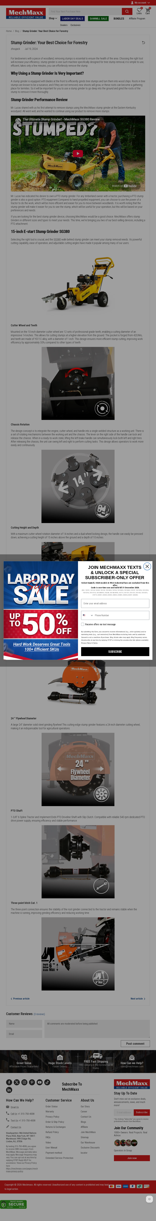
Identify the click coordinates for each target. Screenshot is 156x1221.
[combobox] (87, 615)
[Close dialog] (147, 566)
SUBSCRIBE (115, 651)
